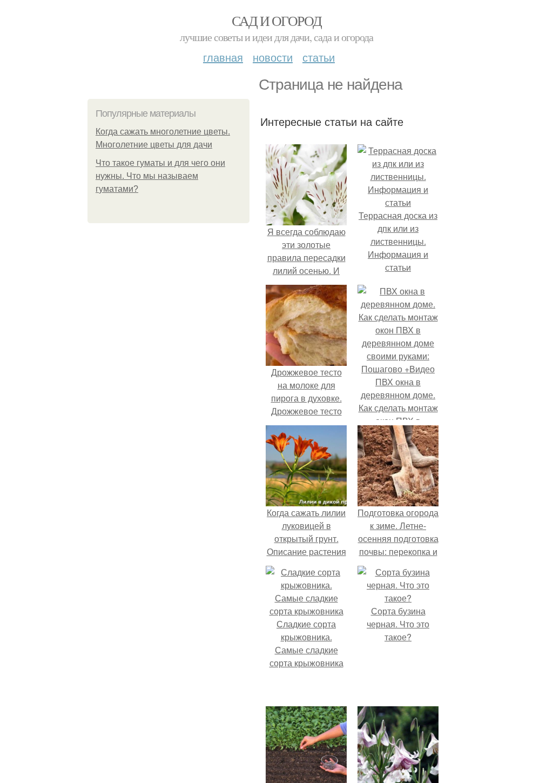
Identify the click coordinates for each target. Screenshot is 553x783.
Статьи (318, 57)
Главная (223, 57)
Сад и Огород (277, 20)
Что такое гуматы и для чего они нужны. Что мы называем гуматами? (160, 175)
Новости (273, 57)
